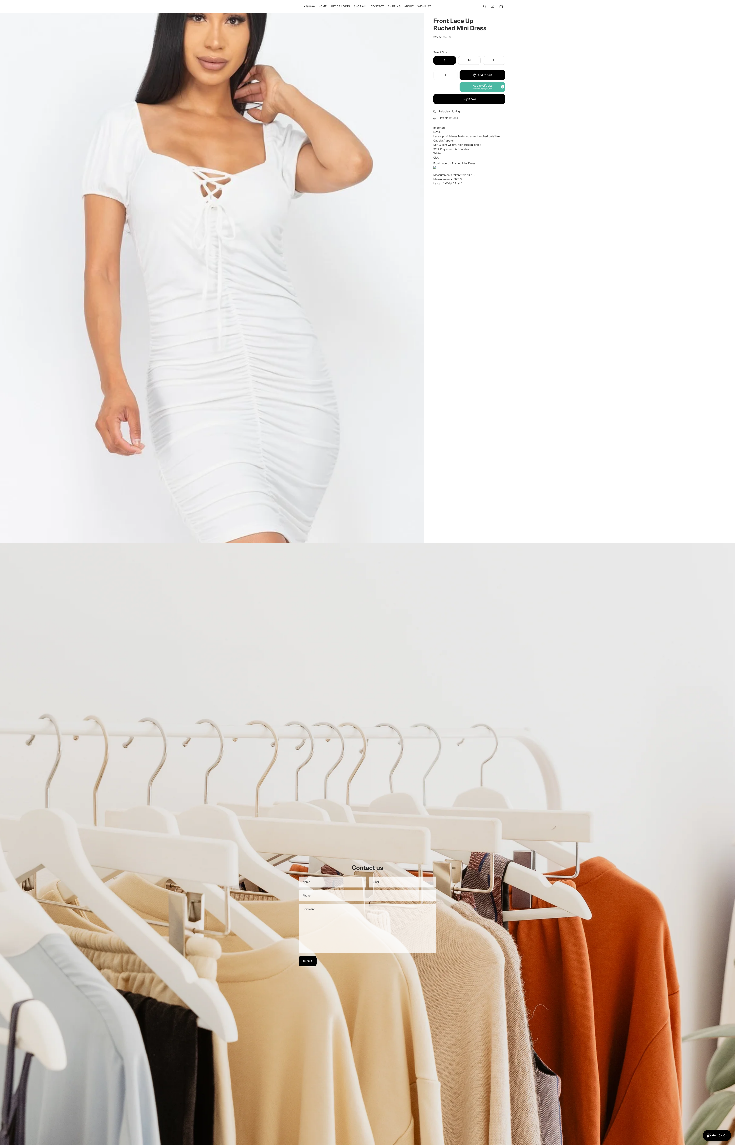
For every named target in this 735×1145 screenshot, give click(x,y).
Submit (307, 961)
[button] (482, 87)
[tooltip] (502, 87)
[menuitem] (322, 6)
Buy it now (469, 99)
